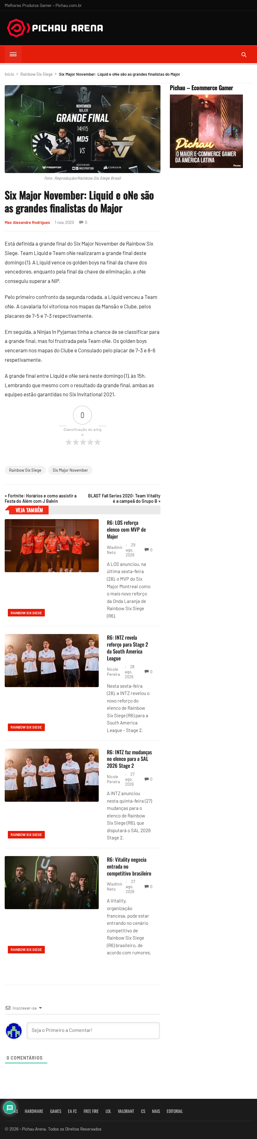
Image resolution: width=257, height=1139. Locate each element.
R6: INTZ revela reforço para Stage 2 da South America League (127, 647)
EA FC (72, 1111)
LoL (108, 1111)
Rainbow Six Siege (36, 74)
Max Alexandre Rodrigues (27, 222)
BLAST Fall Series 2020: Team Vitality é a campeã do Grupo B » (124, 498)
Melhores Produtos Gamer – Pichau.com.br (43, 5)
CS (143, 1111)
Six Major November (70, 470)
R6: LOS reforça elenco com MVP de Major (126, 529)
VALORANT (126, 1111)
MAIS (156, 1111)
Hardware (34, 1111)
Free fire (91, 1111)
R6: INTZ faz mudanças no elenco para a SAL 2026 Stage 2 (129, 759)
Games (55, 1111)
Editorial (175, 1111)
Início (9, 74)
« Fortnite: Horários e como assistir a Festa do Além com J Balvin (40, 498)
